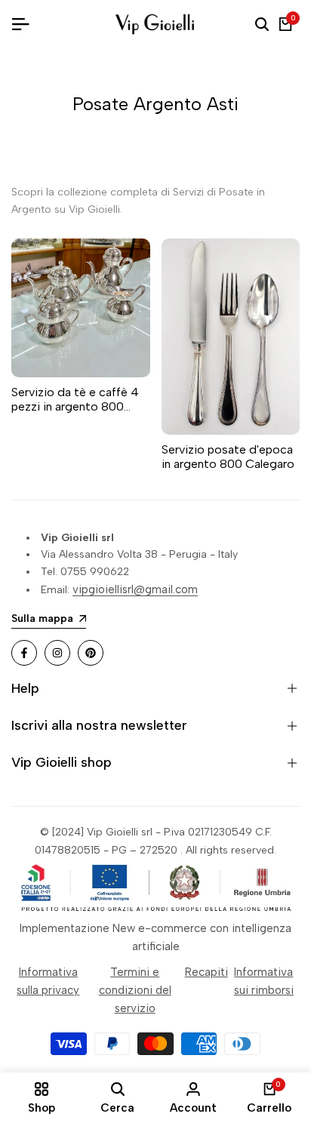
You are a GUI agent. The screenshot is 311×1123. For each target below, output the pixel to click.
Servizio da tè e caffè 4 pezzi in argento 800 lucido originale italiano (75, 399)
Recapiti (206, 972)
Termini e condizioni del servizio (135, 990)
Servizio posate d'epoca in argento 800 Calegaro (228, 456)
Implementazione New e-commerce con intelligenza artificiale (155, 937)
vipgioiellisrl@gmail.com (135, 589)
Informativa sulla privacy (48, 981)
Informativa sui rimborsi (264, 981)
